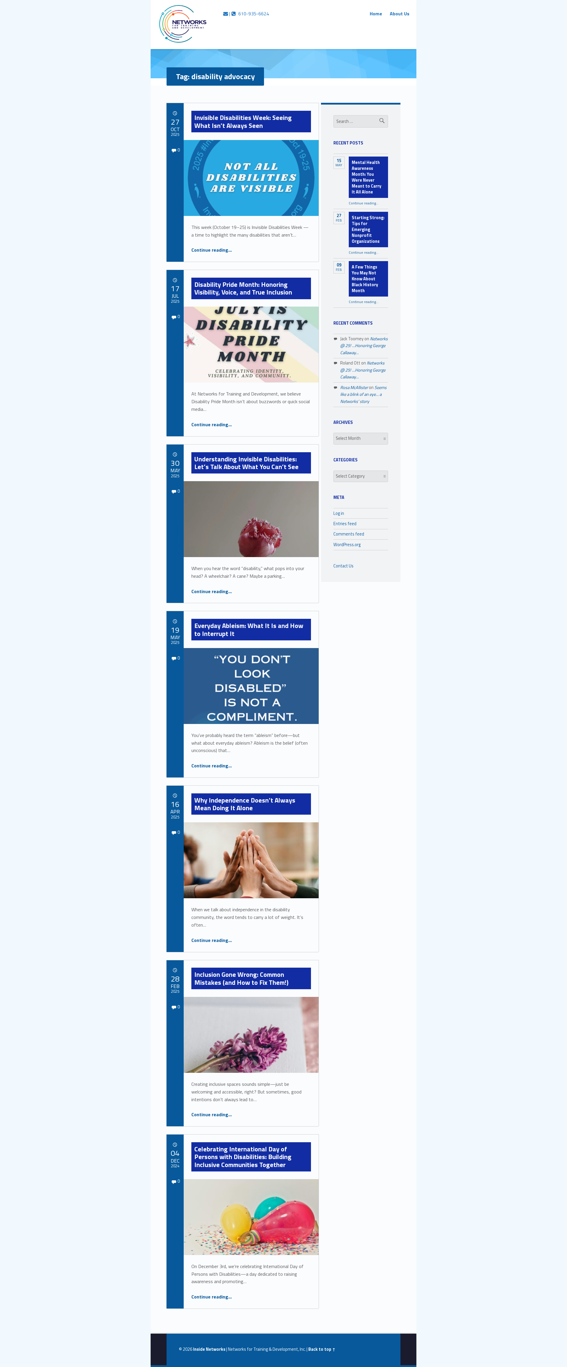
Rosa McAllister (354, 387)
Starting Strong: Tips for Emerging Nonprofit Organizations (368, 229)
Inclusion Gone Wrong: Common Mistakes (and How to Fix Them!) (241, 978)
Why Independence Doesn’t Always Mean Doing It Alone (244, 804)
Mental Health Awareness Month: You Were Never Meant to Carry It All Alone (366, 177)
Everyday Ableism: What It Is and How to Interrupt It (248, 629)
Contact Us (343, 566)
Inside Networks (209, 1349)
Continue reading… (211, 249)
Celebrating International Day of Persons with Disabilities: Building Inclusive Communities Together (242, 1157)
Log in (338, 513)
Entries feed (344, 523)
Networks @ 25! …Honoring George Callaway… (364, 346)
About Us (399, 13)
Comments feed (348, 534)
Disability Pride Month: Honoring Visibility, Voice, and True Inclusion (243, 288)
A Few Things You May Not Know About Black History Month (365, 279)
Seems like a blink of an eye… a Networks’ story (363, 394)
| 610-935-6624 (248, 13)
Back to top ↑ (321, 1349)
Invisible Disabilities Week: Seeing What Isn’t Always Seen (243, 121)
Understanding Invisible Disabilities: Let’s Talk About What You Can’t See (246, 463)
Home (376, 13)
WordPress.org (347, 544)
